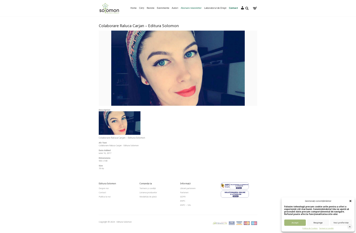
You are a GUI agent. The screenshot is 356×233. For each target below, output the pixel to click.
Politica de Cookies (310, 228)
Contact (233, 7)
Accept (295, 222)
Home (133, 7)
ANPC (182, 200)
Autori (175, 7)
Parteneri (184, 192)
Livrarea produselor (148, 192)
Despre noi (104, 188)
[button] (350, 201)
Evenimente (163, 7)
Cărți (141, 7)
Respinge (318, 222)
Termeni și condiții (147, 188)
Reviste (150, 7)
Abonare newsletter (191, 7)
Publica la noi (105, 196)
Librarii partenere (188, 188)
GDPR (183, 196)
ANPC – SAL (185, 205)
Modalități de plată (148, 196)
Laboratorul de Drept (215, 7)
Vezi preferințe (341, 222)
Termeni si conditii (326, 228)
